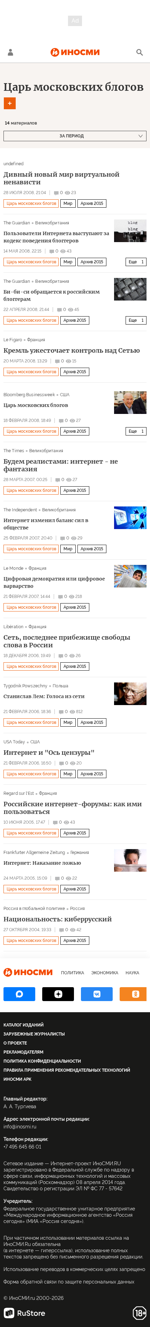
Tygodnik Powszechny (25, 686)
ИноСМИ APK (17, 1079)
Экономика (104, 973)
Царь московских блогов (73, 87)
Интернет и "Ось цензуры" (49, 753)
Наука (132, 973)
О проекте (15, 1043)
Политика (72, 973)
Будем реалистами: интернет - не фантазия (60, 465)
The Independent (20, 509)
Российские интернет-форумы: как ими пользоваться (72, 808)
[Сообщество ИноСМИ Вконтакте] (97, 994)
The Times (13, 450)
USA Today (14, 742)
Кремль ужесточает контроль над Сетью (71, 350)
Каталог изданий (23, 1025)
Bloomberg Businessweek (29, 394)
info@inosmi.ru (19, 1126)
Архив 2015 (92, 203)
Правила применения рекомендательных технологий (66, 1070)
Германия (79, 852)
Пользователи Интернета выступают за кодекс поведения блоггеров (56, 237)
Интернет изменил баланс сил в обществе (45, 524)
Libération (13, 626)
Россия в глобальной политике (34, 908)
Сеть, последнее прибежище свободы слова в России (66, 641)
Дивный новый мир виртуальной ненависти (61, 178)
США (64, 394)
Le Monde (13, 568)
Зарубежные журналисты (34, 1034)
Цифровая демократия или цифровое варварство (54, 582)
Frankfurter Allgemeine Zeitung (34, 852)
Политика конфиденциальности (42, 1061)
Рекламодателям (23, 1052)
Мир (68, 203)
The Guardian (16, 223)
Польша (60, 686)
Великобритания (52, 223)
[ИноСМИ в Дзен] (58, 994)
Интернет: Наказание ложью (42, 863)
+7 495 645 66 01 (22, 1147)
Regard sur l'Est (18, 793)
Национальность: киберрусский (57, 919)
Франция (36, 339)
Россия (77, 908)
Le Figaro (12, 339)
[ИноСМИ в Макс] (19, 994)
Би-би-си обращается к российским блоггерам (51, 295)
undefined (13, 163)
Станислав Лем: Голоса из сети (44, 696)
